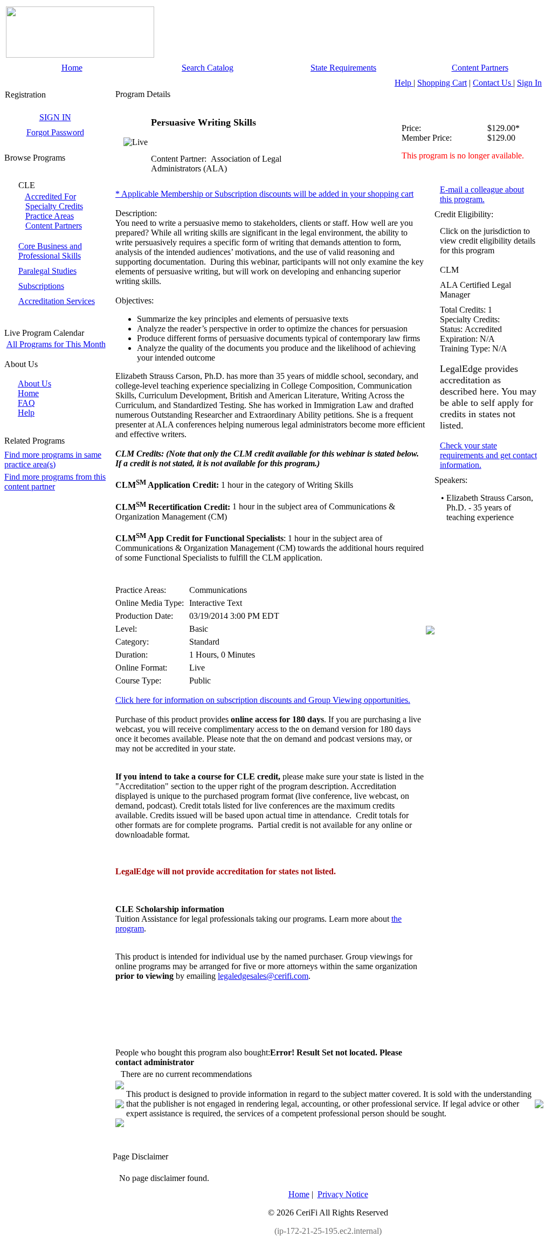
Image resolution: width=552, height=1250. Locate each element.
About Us (34, 383)
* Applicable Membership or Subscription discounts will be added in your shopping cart (264, 193)
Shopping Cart (442, 82)
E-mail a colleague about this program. (482, 194)
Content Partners (480, 67)
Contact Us (493, 82)
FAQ (26, 403)
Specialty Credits (54, 206)
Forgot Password (55, 132)
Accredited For (50, 196)
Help (404, 82)
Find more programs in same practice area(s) (52, 459)
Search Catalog (207, 67)
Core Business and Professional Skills (50, 250)
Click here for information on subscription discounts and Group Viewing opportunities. (262, 700)
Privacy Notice (343, 1194)
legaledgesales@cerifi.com (263, 975)
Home (71, 67)
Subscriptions (41, 286)
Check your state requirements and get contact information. (488, 455)
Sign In (529, 82)
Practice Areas (49, 215)
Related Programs (34, 440)
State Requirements (343, 67)
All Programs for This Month (56, 344)
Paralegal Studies (47, 270)
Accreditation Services (56, 301)
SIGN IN (55, 117)
